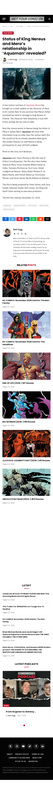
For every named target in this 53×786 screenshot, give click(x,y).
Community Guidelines (19, 758)
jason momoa (9, 209)
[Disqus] (26, 543)
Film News (8, 33)
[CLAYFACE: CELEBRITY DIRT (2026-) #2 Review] (26, 443)
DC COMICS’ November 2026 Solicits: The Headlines (23, 343)
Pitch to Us (20, 761)
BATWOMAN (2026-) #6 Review (18, 421)
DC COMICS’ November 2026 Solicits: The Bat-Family (26, 302)
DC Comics (32, 205)
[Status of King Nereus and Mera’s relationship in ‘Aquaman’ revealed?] (26, 84)
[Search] (49, 19)
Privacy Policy (22, 754)
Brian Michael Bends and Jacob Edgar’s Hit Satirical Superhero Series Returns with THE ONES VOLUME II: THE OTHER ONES (26, 634)
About (10, 754)
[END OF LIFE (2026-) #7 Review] (26, 366)
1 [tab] (22, 725)
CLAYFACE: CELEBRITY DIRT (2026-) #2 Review (26, 460)
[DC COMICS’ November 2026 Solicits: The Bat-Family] (26, 283)
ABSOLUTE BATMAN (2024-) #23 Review (23, 499)
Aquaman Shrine (33, 105)
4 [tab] (29, 725)
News (6, 705)
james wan (44, 205)
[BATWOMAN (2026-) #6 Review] (26, 405)
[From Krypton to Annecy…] (26, 689)
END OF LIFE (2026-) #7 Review (18, 383)
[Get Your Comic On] (26, 19)
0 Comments (39, 59)
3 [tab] (26, 725)
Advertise (33, 761)
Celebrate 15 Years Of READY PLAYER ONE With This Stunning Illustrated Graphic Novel (26, 595)
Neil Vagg (13, 59)
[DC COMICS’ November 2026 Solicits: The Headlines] (26, 324)
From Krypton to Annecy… (21, 711)
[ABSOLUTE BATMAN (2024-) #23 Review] (26, 482)
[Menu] (4, 19)
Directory (37, 758)
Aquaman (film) (19, 205)
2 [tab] (24, 725)
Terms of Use (38, 754)
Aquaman (7, 205)
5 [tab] (31, 725)
